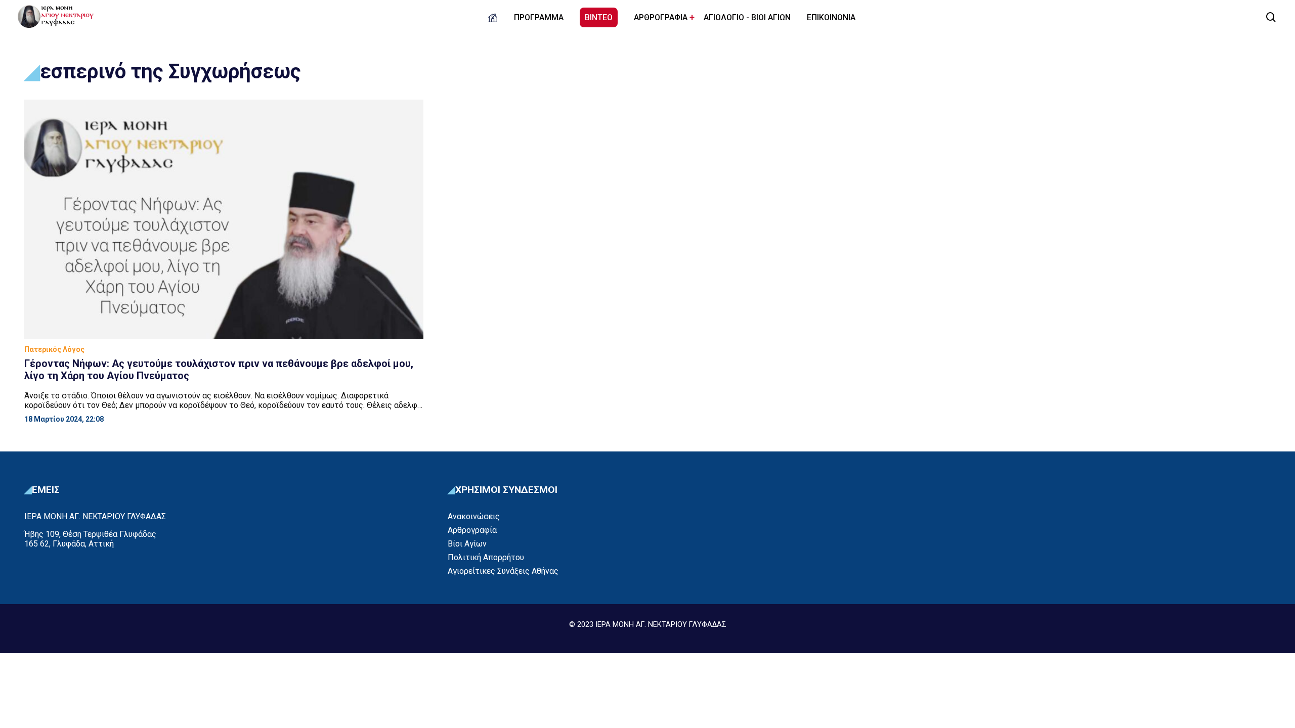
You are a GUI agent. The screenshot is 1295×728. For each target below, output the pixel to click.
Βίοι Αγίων (467, 544)
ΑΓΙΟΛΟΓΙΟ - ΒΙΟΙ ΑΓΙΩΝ (747, 17)
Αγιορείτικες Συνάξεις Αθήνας (503, 571)
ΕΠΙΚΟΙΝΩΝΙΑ (831, 17)
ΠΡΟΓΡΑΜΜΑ (539, 17)
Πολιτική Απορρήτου (486, 557)
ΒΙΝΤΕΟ (599, 17)
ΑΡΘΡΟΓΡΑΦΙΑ (660, 17)
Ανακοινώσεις (474, 516)
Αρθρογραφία (472, 530)
